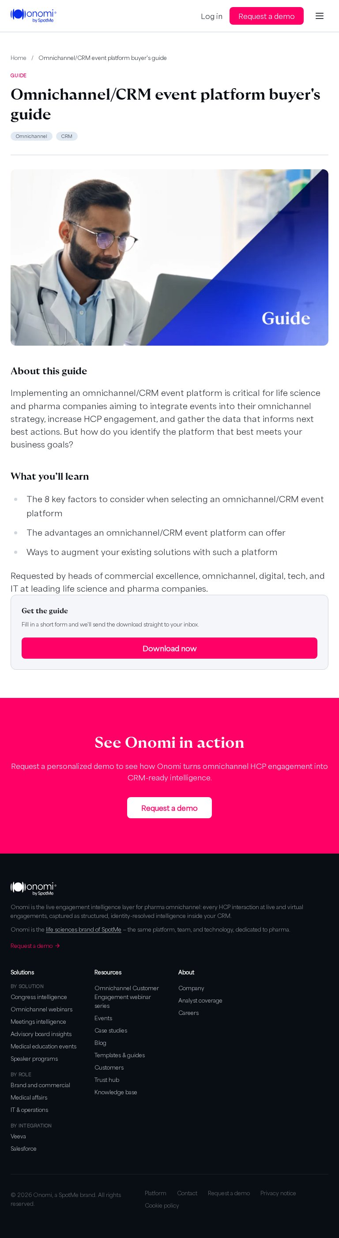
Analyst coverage (200, 1000)
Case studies (110, 1030)
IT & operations (29, 1109)
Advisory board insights (41, 1033)
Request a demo (266, 16)
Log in (211, 16)
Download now (170, 648)
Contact (187, 1193)
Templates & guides (119, 1055)
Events (103, 1018)
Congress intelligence (39, 996)
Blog (100, 1042)
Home (18, 57)
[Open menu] (319, 16)
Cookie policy (162, 1205)
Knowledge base (115, 1092)
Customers (109, 1067)
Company (191, 988)
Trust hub (106, 1079)
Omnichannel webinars (41, 1009)
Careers (188, 1012)
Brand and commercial (40, 1085)
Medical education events (43, 1046)
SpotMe (69, 1194)
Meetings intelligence (38, 1021)
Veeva (18, 1136)
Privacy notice (278, 1193)
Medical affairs (29, 1097)
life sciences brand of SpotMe (83, 929)
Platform (155, 1193)
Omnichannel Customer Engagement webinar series (126, 996)
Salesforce (24, 1148)
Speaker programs (34, 1058)
